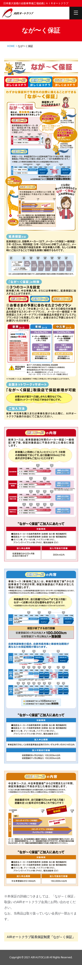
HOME (11, 46)
